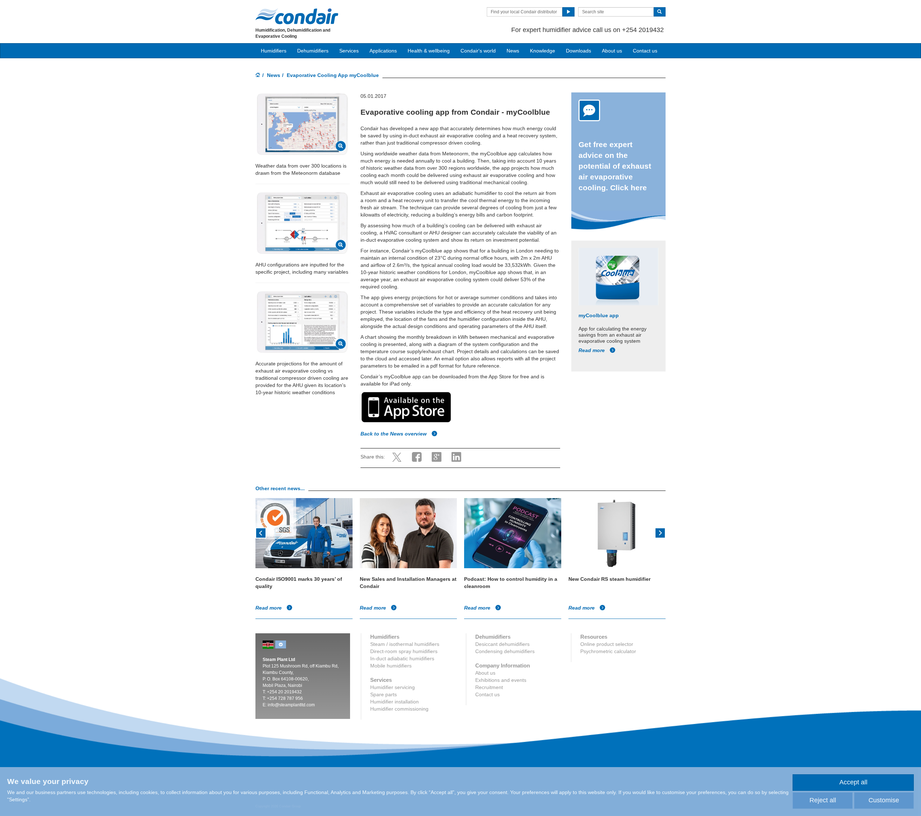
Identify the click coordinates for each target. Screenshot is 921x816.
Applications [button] (383, 51)
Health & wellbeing (429, 51)
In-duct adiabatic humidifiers (402, 658)
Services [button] (349, 51)
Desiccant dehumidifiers (502, 644)
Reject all (822, 800)
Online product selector (606, 644)
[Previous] (260, 532)
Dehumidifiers (312, 51)
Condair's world (478, 51)
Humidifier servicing (392, 687)
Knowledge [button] (542, 51)
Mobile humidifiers (391, 666)
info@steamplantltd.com (291, 704)
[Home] (257, 75)
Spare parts (383, 694)
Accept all (853, 782)
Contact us (645, 51)
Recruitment (489, 687)
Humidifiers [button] (273, 51)
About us (612, 51)
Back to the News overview (394, 434)
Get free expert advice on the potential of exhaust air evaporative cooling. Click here (615, 166)
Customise (883, 800)
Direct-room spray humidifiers (403, 651)
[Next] (660, 532)
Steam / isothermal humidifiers (404, 644)
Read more (592, 350)
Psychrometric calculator (608, 651)
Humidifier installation (394, 702)
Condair (296, 16)
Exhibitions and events (500, 680)
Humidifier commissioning (399, 709)
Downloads (578, 51)
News (513, 51)
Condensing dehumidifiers (505, 651)
